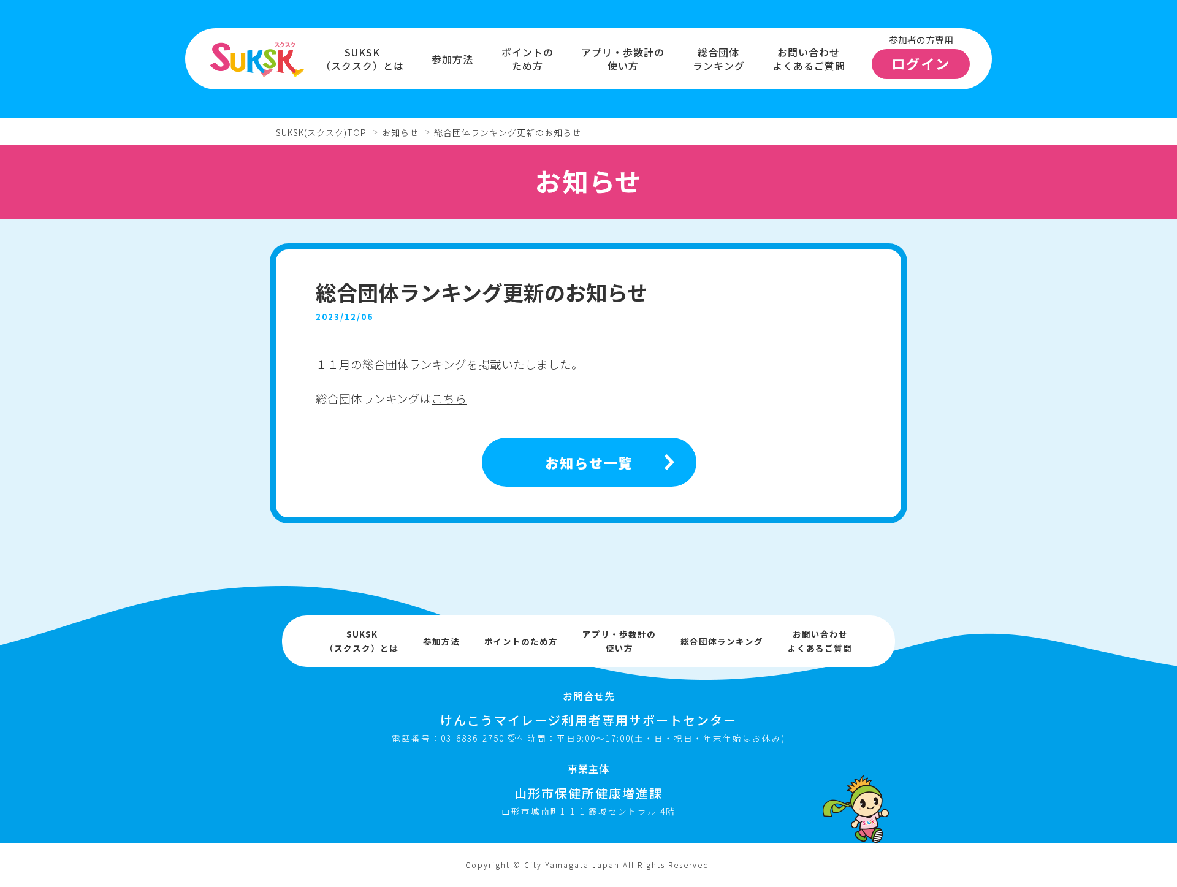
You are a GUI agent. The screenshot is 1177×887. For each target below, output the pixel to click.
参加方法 (452, 59)
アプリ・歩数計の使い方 (623, 59)
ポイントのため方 (527, 59)
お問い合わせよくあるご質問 (808, 59)
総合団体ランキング (719, 59)
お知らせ (400, 132)
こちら (449, 398)
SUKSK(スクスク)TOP (321, 132)
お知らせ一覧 (589, 462)
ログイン (920, 63)
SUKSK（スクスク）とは (362, 59)
